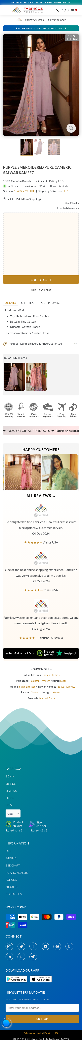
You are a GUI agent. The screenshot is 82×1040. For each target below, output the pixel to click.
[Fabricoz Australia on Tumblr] (70, 946)
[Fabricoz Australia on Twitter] (22, 946)
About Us (12, 887)
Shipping (27, 302)
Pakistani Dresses (40, 680)
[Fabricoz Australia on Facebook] (34, 946)
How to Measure (17, 872)
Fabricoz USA (51, 1033)
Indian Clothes (51, 675)
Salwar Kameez (57, 19)
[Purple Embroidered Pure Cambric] (41, 85)
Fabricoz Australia (34, 19)
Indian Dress (41, 333)
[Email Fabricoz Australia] (34, 956)
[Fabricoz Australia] (27, 10)
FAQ (8, 851)
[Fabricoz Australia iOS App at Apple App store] (40, 984)
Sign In (10, 776)
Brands (11, 783)
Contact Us (13, 894)
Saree (34, 692)
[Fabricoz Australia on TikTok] (22, 956)
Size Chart (71, 203)
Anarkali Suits (47, 698)
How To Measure (67, 208)
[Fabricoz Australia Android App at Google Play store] (17, 984)
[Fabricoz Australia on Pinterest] (58, 946)
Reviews (11, 790)
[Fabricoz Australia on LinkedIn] (10, 956)
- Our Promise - (51, 302)
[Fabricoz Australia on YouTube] (46, 946)
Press (9, 805)
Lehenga (57, 692)
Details (10, 302)
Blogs (10, 798)
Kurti (63, 680)
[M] (7, 10)
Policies (11, 879)
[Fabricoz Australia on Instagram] (10, 946)
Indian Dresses (27, 686)
